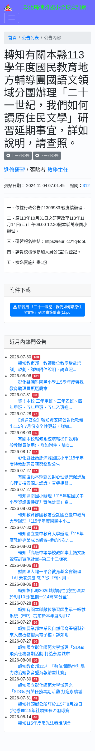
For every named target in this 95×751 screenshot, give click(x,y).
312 (86, 185)
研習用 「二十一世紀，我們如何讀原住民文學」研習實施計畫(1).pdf (49, 309)
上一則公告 (20, 155)
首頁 (12, 38)
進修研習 (14, 170)
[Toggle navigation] (11, 18)
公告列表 (30, 38)
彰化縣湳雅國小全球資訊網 (55, 7)
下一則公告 (49, 155)
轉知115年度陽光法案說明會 (44, 723)
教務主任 (57, 170)
